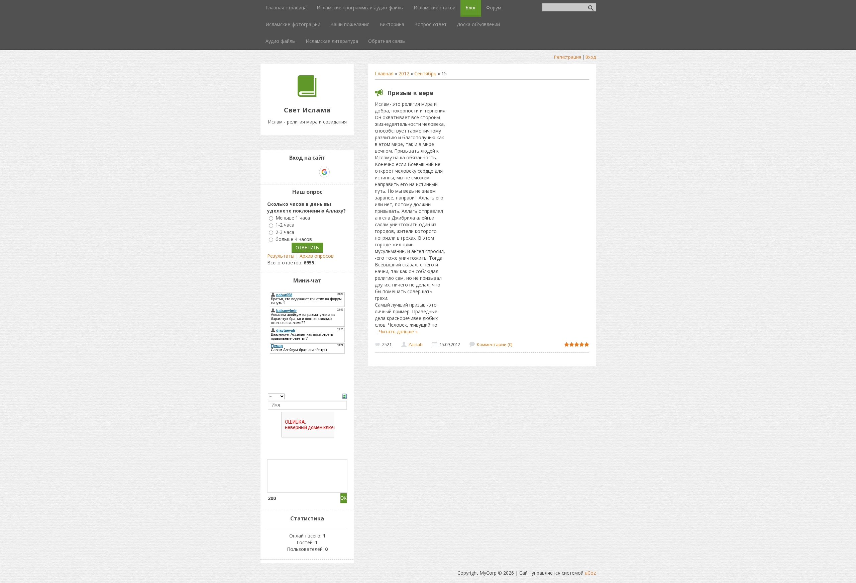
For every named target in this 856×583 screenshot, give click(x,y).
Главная (384, 73)
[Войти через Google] (324, 172)
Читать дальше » (398, 331)
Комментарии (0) (494, 344)
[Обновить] (344, 395)
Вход (590, 57)
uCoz (590, 573)
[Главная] (307, 95)
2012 (404, 73)
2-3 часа (285, 232)
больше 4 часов (294, 239)
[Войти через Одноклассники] (336, 172)
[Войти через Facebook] (301, 172)
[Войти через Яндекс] (313, 172)
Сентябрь (425, 73)
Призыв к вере (410, 93)
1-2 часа (285, 225)
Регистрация (567, 57)
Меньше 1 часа (293, 218)
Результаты (280, 256)
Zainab (415, 344)
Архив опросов (317, 256)
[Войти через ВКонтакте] (290, 172)
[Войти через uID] (279, 172)
